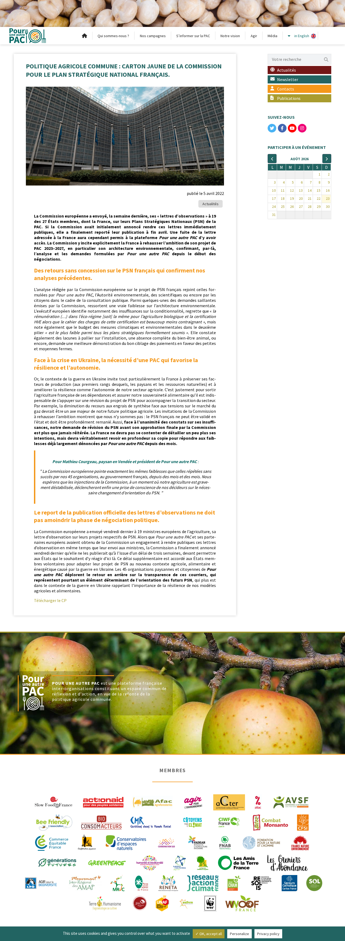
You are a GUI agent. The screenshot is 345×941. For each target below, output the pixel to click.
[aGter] (229, 801)
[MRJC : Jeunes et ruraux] (118, 882)
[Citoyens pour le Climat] (192, 822)
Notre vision (230, 35)
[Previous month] (272, 158)
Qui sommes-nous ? (113, 35)
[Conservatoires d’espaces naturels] (126, 842)
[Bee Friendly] (54, 822)
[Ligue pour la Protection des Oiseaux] (41, 882)
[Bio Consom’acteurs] (101, 822)
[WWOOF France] (242, 902)
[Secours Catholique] (289, 882)
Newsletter (287, 79)
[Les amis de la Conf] (202, 862)
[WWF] (210, 902)
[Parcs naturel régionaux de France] (141, 882)
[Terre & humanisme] (104, 902)
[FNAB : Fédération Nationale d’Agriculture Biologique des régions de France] (225, 842)
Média (272, 35)
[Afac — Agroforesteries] (152, 801)
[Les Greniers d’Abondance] (287, 862)
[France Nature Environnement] (300, 842)
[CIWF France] (229, 822)
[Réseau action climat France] (202, 882)
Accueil (84, 36)
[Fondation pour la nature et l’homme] (261, 842)
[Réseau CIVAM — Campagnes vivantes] (234, 882)
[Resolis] (261, 882)
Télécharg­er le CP (50, 600)
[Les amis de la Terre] (238, 862)
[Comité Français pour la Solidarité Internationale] (303, 822)
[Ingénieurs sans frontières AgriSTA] (179, 862)
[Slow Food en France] (54, 801)
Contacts (285, 89)
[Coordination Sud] (166, 842)
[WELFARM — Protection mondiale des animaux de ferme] (187, 902)
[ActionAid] (103, 801)
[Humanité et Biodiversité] (150, 862)
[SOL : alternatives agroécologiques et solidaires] (314, 882)
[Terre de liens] (139, 902)
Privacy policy (268, 933)
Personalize (239, 933)
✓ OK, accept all (208, 933)
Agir (254, 35)
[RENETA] (168, 882)
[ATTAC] (258, 801)
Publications (289, 98)
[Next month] (326, 158)
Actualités (210, 203)
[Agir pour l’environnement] (193, 801)
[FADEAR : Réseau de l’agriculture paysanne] (198, 842)
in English (301, 35)
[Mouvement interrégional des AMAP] (85, 882)
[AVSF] (291, 801)
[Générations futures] (57, 862)
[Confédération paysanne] (87, 842)
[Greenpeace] (107, 862)
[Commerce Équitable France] (51, 842)
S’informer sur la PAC (193, 35)
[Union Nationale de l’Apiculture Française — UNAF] (163, 902)
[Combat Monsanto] (270, 822)
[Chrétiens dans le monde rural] (150, 822)
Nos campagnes (153, 35)
